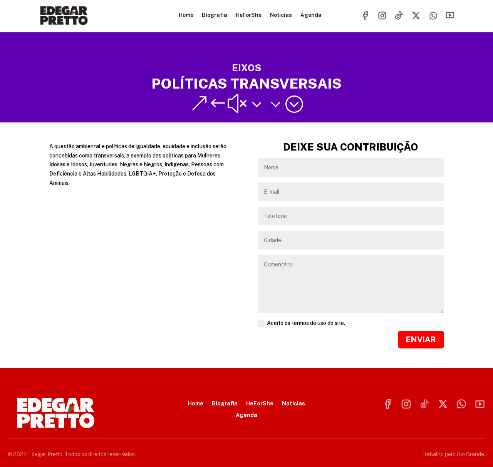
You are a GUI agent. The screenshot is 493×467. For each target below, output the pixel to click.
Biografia (214, 15)
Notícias (281, 15)
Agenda (311, 15)
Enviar (421, 339)
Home (186, 15)
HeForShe (249, 15)
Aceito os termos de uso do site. (306, 323)
